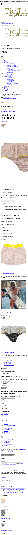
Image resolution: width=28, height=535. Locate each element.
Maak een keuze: (5, 198)
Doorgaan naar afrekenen (19, 488)
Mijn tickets (6, 442)
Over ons (6, 87)
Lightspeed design (5, 451)
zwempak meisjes (9, 365)
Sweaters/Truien (11, 80)
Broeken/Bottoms (11, 82)
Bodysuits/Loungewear (12, 83)
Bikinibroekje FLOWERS (7, 352)
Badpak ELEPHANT (6, 312)
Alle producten (7, 446)
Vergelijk (6, 445)
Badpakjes (7, 362)
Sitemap (6, 431)
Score (2, 382)
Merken (6, 90)
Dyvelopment (14, 451)
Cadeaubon (6, 86)
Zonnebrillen (10, 75)
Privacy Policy (7, 426)
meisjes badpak (8, 363)
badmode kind (8, 360)
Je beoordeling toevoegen (7, 233)
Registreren (3, 477)
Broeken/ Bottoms (11, 65)
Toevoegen (3, 388)
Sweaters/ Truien (11, 63)
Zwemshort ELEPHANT (7, 273)
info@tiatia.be (4, 414)
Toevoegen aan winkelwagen (8, 111)
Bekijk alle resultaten (7, 23)
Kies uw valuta (4, 54)
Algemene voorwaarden (10, 425)
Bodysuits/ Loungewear (13, 66)
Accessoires (10, 72)
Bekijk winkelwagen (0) (7, 488)
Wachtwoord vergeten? (11, 464)
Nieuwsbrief (7, 432)
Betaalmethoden (8, 428)
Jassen (8, 68)
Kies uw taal (4, 51)
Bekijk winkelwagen (17, 492)
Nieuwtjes (6, 89)
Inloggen (17, 463)
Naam (11, 382)
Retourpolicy (7, 429)
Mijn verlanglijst (8, 444)
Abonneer (3, 399)
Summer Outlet (7, 76)
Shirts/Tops (9, 84)
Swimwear (9, 77)
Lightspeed (23, 449)
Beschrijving (4, 383)
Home (5, 61)
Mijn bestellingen (8, 441)
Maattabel (4, 203)
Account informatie (8, 439)
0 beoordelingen (5, 121)
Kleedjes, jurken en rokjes (13, 70)
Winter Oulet (7, 62)
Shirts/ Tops (10, 69)
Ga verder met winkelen (6, 489)
